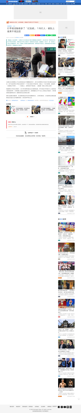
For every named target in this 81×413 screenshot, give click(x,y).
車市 (61, 3)
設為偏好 (26, 35)
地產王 (53, 3)
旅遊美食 (57, 3)
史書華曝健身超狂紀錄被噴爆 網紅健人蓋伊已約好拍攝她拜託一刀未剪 (66, 390)
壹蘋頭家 (72, 3)
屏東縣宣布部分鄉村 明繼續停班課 (18, 22)
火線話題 (38, 3)
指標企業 (68, 3)
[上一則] (53, 104)
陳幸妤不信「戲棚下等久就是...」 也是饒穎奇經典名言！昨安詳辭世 (66, 187)
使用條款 (37, 406)
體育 (30, 3)
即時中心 (18, 37)
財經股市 (26, 3)
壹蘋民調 (34, 3)
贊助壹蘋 (32, 35)
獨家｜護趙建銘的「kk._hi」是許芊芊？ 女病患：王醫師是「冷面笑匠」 (66, 207)
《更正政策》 (51, 100)
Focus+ (42, 4)
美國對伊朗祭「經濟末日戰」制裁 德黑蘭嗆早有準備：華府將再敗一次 (66, 370)
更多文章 (15, 126)
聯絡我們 (18, 406)
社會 (20, 3)
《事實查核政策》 (31, 100)
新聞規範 (31, 406)
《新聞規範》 (23, 100)
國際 (22, 3)
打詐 (64, 3)
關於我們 (12, 406)
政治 (17, 3)
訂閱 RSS (10, 126)
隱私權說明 (24, 406)
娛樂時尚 (10, 3)
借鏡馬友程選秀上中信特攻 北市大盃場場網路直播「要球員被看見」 (66, 310)
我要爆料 (37, 35)
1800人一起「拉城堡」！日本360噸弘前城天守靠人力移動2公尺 (66, 331)
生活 (14, 3)
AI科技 (49, 3)
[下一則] (55, 104)
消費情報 (49, 406)
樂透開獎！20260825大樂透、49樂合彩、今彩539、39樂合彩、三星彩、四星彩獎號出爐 (66, 234)
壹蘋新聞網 (9, 26)
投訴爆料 (43, 406)
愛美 (46, 3)
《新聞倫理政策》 (15, 100)
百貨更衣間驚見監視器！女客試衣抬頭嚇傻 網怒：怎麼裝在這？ (66, 127)
